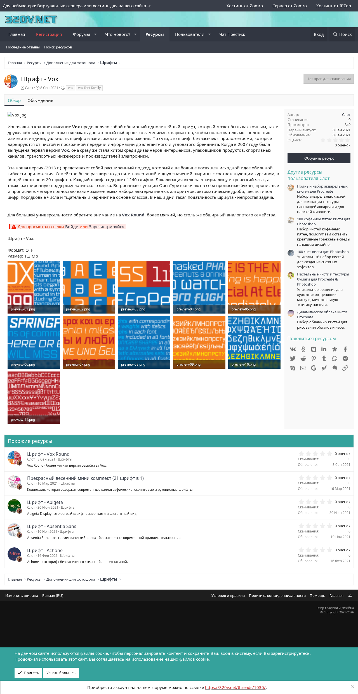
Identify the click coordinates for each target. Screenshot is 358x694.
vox (70, 87)
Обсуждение (40, 100)
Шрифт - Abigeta (45, 502)
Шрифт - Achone (45, 550)
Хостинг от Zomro (245, 5)
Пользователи (189, 34)
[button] (95, 34)
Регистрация (49, 34)
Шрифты (65, 459)
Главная (16, 34)
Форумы (81, 34)
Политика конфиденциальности (277, 595)
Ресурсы (154, 34)
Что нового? (117, 34)
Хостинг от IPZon (333, 5)
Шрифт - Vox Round (48, 454)
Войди (72, 226)
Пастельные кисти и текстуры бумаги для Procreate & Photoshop (323, 279)
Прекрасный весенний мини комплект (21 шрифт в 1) (85, 478)
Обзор (14, 100)
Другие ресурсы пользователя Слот (309, 175)
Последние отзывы (23, 47)
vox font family (89, 87)
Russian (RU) (52, 595)
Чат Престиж (232, 34)
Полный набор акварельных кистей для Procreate (322, 189)
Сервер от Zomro (289, 5)
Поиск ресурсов (58, 47)
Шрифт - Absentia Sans (51, 526)
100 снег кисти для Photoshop (323, 251)
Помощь (317, 595)
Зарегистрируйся (106, 226)
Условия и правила (228, 595)
